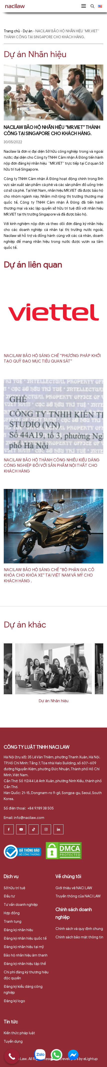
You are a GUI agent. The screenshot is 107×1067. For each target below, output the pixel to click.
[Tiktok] (34, 829)
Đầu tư (9, 896)
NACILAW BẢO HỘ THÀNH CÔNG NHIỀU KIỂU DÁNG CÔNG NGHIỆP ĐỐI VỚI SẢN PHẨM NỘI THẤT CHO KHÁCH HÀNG (52, 466)
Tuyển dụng (13, 1041)
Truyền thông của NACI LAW (78, 896)
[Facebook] (9, 829)
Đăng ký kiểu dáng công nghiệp (23, 990)
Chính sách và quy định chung (79, 929)
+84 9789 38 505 (40, 808)
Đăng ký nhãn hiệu (18, 930)
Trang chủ (12, 31)
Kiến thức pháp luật (19, 1033)
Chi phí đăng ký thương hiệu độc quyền (26, 975)
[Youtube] (21, 829)
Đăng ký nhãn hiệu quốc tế (25, 938)
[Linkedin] (58, 829)
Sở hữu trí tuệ (14, 888)
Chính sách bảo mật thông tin (79, 937)
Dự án (27, 31)
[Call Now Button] (11, 1056)
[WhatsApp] (56, 1055)
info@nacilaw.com (29, 818)
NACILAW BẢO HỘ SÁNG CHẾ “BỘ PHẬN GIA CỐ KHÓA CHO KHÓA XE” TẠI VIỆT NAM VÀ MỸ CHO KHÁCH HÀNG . (49, 575)
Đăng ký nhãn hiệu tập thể (25, 964)
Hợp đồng (12, 913)
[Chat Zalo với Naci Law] (40, 1055)
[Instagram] (46, 829)
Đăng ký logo (14, 1001)
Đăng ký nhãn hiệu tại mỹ (24, 947)
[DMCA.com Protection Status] (63, 850)
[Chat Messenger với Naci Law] (73, 1055)
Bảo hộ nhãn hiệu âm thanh (26, 955)
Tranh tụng (12, 922)
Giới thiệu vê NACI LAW (73, 888)
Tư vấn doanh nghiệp (21, 905)
